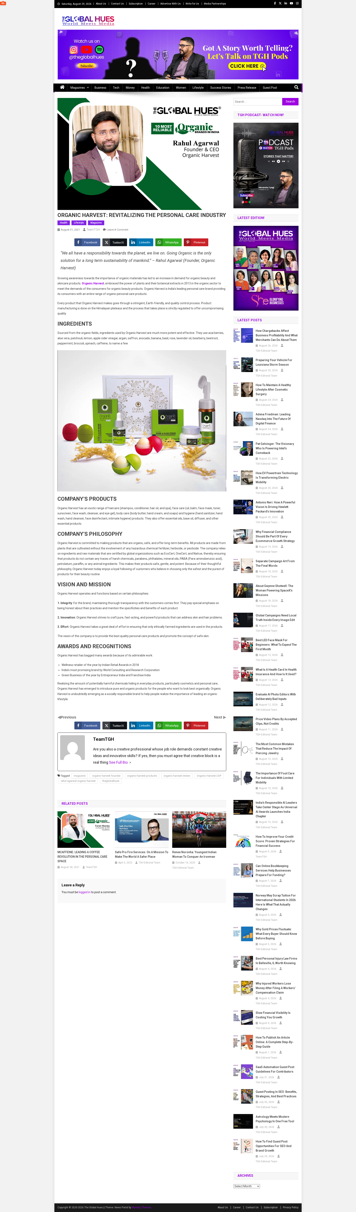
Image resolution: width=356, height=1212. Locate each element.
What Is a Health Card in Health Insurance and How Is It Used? (276, 672)
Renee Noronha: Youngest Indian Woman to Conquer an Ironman (194, 854)
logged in (84, 892)
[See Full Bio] (130, 762)
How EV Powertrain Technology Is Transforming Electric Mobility (277, 477)
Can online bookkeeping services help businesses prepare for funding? (273, 870)
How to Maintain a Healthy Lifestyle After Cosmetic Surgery (273, 389)
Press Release (247, 87)
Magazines (77, 87)
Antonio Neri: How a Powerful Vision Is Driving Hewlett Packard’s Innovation (275, 507)
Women (181, 87)
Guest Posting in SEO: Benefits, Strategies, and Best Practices (276, 1094)
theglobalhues (110, 780)
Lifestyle (198, 87)
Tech (116, 87)
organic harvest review (177, 775)
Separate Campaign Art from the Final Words (275, 563)
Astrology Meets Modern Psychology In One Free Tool (275, 1119)
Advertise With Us (170, 3)
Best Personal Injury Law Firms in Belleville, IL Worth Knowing (276, 961)
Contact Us (117, 3)
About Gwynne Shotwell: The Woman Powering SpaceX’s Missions (274, 590)
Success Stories (220, 87)
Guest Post (270, 87)
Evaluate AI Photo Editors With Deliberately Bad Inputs (276, 697)
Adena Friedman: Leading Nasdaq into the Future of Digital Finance (273, 419)
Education (162, 87)
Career (151, 3)
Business (100, 87)
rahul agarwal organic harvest (78, 780)
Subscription (136, 3)
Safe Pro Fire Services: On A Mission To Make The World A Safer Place (141, 854)
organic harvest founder (106, 775)
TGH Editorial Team (149, 862)
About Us (101, 3)
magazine (79, 775)
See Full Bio (118, 762)
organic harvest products (142, 775)
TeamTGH (93, 229)
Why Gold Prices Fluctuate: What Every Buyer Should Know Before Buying (276, 934)
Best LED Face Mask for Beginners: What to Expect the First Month (276, 644)
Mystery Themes (141, 1207)
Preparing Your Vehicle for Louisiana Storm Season (274, 362)
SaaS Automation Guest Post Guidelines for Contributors (275, 1069)
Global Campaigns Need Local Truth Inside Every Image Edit (276, 618)
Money (130, 87)
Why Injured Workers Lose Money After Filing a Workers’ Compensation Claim (275, 988)
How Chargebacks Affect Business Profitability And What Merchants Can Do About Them (276, 335)
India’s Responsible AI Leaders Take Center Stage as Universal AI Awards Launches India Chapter (276, 809)
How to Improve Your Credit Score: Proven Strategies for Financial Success (275, 841)
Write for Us (192, 3)
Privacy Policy (291, 1207)
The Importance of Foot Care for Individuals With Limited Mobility (275, 778)
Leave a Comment (117, 229)
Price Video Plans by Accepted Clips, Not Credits (276, 721)
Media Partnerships (215, 3)
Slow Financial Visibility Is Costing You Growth (273, 1015)
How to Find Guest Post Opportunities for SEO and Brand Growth (274, 1146)
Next (218, 717)
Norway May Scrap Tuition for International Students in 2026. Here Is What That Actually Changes (276, 902)
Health (145, 87)
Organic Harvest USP (209, 775)
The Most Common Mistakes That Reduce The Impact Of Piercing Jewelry (275, 748)
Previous (68, 717)
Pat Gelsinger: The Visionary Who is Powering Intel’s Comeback (275, 448)
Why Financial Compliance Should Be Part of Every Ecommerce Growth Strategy (275, 536)
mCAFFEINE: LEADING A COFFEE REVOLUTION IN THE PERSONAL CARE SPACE (82, 856)
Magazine (96, 222)
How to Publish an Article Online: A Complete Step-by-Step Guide (275, 1042)
